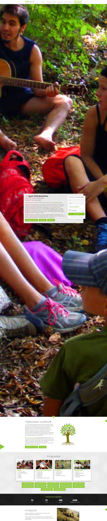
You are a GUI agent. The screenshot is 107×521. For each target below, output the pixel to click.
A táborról (43, 2)
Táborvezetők (60, 2)
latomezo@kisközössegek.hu (56, 202)
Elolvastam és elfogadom (75, 207)
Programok (49, 2)
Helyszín (54, 2)
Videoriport (51, 220)
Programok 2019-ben (28, 486)
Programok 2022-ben (53, 483)
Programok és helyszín (31, 220)
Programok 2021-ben (66, 483)
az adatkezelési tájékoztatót (75, 207)
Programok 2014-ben (47, 489)
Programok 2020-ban (78, 483)
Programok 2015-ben (78, 486)
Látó (31, 1)
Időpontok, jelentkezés (68, 2)
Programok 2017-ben (53, 486)
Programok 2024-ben (28, 483)
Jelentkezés (42, 220)
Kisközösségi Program (30, 437)
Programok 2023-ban (40, 483)
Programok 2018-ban (40, 486)
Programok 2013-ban (59, 489)
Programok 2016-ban (66, 486)
